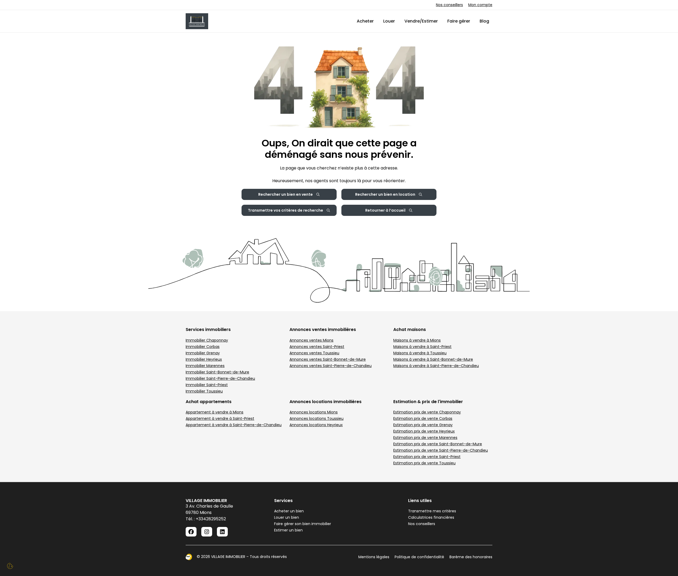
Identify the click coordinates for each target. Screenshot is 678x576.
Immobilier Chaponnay (207, 340)
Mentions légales (373, 557)
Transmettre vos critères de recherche (285, 210)
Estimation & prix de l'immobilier (428, 401)
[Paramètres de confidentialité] (10, 566)
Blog (484, 21)
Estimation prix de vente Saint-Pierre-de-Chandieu (440, 450)
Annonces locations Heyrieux (316, 424)
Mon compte (480, 4)
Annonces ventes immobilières (322, 329)
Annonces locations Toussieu (316, 418)
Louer (389, 21)
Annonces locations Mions (313, 412)
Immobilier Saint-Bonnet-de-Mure (217, 372)
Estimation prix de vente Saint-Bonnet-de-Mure (437, 444)
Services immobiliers (208, 329)
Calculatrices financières (431, 517)
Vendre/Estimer (421, 21)
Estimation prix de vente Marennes (425, 437)
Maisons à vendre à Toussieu (420, 353)
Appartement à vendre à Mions (214, 412)
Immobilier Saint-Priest (207, 384)
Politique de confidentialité (419, 557)
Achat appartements (208, 401)
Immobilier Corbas (203, 346)
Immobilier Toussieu (204, 391)
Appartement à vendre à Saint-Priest (220, 418)
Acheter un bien (289, 511)
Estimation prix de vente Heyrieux (424, 431)
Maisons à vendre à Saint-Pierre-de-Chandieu (436, 365)
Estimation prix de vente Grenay (423, 424)
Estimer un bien (288, 530)
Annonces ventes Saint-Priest (316, 346)
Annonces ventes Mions (311, 340)
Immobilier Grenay (203, 353)
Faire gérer (458, 21)
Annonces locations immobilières (325, 401)
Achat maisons (409, 329)
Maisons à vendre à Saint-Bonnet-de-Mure (433, 359)
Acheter (365, 21)
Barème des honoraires (470, 557)
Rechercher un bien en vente (285, 194)
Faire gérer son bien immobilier (302, 523)
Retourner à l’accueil (385, 210)
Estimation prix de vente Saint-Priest (427, 456)
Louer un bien (286, 517)
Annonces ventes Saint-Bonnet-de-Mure (327, 359)
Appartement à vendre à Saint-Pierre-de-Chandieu (234, 424)
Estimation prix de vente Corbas (422, 418)
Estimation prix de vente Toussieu (424, 463)
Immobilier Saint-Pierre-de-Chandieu (220, 378)
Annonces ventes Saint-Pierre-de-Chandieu (330, 365)
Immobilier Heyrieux (204, 359)
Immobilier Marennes (205, 365)
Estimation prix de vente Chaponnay (427, 412)
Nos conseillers (449, 4)
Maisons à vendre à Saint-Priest (422, 346)
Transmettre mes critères (432, 511)
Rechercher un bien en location (385, 194)
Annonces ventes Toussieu (314, 353)
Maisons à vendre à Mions (417, 340)
